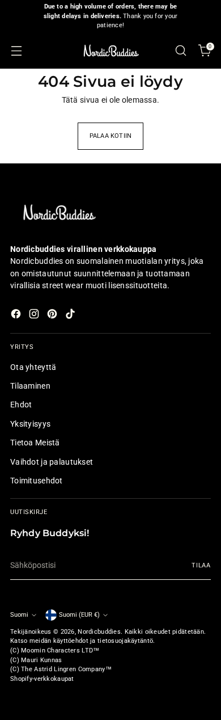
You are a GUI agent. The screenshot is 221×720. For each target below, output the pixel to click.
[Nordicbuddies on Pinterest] (53, 315)
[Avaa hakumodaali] (180, 50)
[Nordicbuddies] (110, 50)
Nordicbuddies (99, 631)
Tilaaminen (30, 385)
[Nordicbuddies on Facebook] (17, 315)
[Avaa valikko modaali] (16, 50)
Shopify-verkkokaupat (42, 679)
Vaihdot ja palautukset (51, 461)
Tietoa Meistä (35, 442)
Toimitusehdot (36, 480)
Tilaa (201, 565)
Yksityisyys (30, 423)
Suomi (19, 614)
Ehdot (21, 404)
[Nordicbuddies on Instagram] (35, 315)
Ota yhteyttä (33, 367)
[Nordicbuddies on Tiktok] (71, 315)
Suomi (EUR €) (79, 614)
